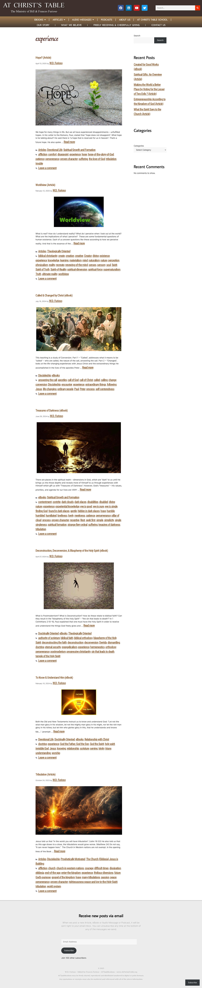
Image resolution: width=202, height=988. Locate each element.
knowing (61, 748)
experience (75, 154)
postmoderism (58, 651)
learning (64, 260)
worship (56, 753)
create (61, 256)
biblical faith (67, 638)
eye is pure (98, 506)
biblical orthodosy (83, 638)
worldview (63, 274)
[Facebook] (121, 8)
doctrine (40, 647)
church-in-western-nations (70, 868)
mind (85, 260)
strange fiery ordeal (77, 524)
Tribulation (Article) (45, 774)
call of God (73, 380)
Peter (82, 389)
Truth (38, 274)
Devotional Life (54, 150)
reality (52, 265)
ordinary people (65, 389)
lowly (71, 515)
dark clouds (67, 502)
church (51, 868)
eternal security (53, 647)
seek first (90, 520)
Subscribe (69, 950)
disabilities (92, 502)
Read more (69, 142)
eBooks (56, 375)
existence (105, 256)
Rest (82, 520)
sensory (101, 265)
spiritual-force (95, 269)
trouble (39, 163)
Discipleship (44, 375)
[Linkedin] (129, 8)
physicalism (42, 265)
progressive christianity (78, 651)
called (97, 380)
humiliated (51, 515)
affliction (42, 154)
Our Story (43, 25)
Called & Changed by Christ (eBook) (54, 295)
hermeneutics (97, 647)
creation (70, 256)
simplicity (109, 520)
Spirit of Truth (43, 269)
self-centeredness (105, 389)
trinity (101, 748)
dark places (80, 502)
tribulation (111, 159)
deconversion (91, 642)
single (118, 520)
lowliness (62, 515)
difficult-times (101, 868)
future (117, 872)
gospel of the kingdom (63, 877)
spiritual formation (57, 524)
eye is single (111, 506)
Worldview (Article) (45, 185)
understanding (43, 753)
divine (96, 256)
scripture (84, 748)
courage (89, 868)
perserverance (103, 515)
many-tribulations (91, 877)
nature (104, 260)
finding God (42, 511)
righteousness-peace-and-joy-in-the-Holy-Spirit (93, 882)
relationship (73, 748)
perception (113, 260)
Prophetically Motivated (73, 859)
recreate (60, 265)
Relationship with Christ (97, 739)
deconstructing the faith (54, 642)
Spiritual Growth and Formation (79, 150)
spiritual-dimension (77, 269)
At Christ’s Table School (152, 19)
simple (99, 520)
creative (79, 256)
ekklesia (40, 872)
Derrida (103, 642)
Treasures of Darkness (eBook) (52, 410)
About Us (124, 19)
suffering (83, 159)
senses (92, 265)
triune (108, 748)
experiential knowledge (67, 506)
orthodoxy (110, 647)
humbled (40, 515)
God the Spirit (97, 744)
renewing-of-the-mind (76, 265)
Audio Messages (81, 19)
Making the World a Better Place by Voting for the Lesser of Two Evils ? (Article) (149, 89)
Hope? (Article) (43, 57)
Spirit (114, 265)
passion (105, 877)
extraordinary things (95, 384)
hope (84, 154)
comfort (52, 154)
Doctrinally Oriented (48, 633)
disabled (103, 502)
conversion (41, 384)
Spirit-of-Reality (58, 269)
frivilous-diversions (103, 872)
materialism (75, 260)
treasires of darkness (109, 524)
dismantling (114, 642)
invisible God (42, 748)
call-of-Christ (86, 380)
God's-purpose (43, 877)
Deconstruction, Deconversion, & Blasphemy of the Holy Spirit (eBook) (72, 550)
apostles (62, 380)
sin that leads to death (102, 651)
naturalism (94, 260)
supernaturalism (111, 269)
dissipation (115, 868)
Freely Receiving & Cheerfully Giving (116, 25)
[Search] (197, 7)
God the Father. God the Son (74, 744)
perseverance (52, 159)
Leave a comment (47, 168)
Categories (139, 146)
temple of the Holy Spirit (48, 656)
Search (137, 36)
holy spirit (110, 744)
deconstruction (75, 642)
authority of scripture (49, 638)
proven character (69, 159)
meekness (79, 515)
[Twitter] (145, 8)
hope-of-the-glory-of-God (101, 154)
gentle (73, 511)
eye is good (86, 506)
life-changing (49, 389)
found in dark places (59, 511)
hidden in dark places (89, 511)
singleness (41, 524)
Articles (58, 19)
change (112, 380)
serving (94, 748)
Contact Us (158, 25)
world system (54, 886)
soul (108, 265)
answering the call (47, 380)
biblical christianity (47, 256)
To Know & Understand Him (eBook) (54, 677)
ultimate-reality (49, 274)
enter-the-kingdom (71, 872)
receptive (74, 520)
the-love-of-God (97, 159)
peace (113, 877)
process (90, 389)
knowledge (53, 260)
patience (40, 159)
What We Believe (71, 25)
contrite (57, 502)
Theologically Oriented (58, 251)
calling (104, 380)
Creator (88, 256)
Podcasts (106, 19)
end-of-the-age (52, 872)
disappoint (63, 154)
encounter (66, 384)
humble (111, 511)
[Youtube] (137, 8)
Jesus (53, 748)
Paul (76, 389)
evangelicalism (69, 647)
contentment (45, 502)
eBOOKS (38, 19)
